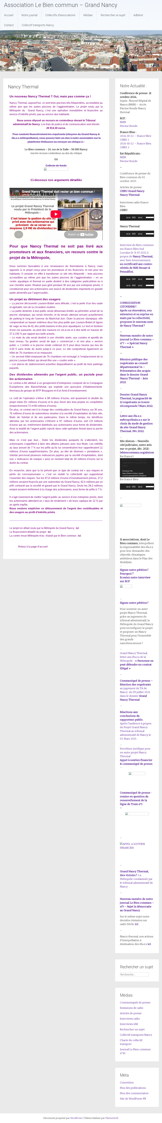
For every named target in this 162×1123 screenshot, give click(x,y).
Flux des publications (133, 1087)
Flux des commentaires (134, 1093)
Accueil (8, 15)
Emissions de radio (131, 1007)
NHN (123, 122)
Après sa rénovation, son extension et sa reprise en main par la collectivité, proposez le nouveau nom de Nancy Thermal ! (136, 318)
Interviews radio (130, 1018)
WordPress (76, 1118)
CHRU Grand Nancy (132, 191)
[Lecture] (124, 217)
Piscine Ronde (128, 125)
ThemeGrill (111, 1118)
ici (77, 528)
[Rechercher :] (134, 974)
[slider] (149, 217)
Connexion (127, 1082)
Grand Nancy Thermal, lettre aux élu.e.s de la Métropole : (136, 661)
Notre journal (29, 15)
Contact (9, 25)
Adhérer (138, 15)
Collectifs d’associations (60, 15)
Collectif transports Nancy (38, 25)
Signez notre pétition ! (134, 602)
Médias (88, 15)
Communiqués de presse (135, 1002)
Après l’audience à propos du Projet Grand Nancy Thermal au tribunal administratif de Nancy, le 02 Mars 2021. (135, 731)
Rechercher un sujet (113, 15)
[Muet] (144, 217)
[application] (137, 217)
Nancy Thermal (130, 194)
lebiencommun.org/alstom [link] (137, 452)
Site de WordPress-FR (133, 1098)
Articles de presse (131, 1013)
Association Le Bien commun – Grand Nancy (60, 5)
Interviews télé (129, 1024)
